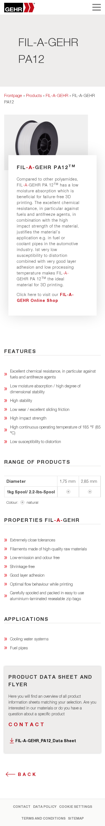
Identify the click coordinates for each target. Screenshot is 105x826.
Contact (27, 724)
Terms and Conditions (43, 818)
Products (34, 95)
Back (27, 774)
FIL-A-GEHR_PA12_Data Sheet (45, 740)
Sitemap (76, 818)
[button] (10, 816)
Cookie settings (75, 806)
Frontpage (13, 95)
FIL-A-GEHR (57, 95)
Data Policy (45, 806)
